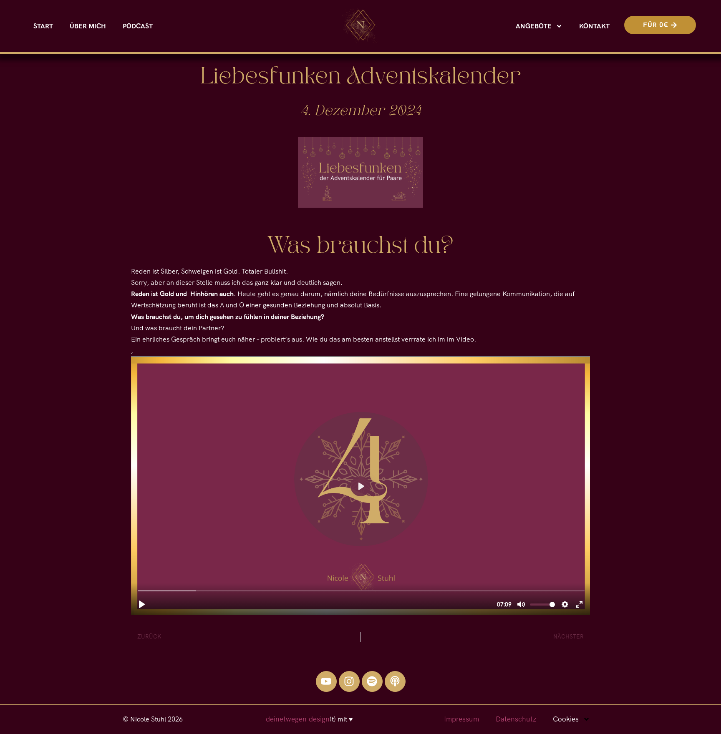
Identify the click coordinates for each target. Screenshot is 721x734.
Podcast (138, 26)
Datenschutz (516, 719)
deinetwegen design (298, 719)
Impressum (461, 719)
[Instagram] (349, 681)
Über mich (88, 26)
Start (43, 26)
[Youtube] (326, 681)
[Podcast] (395, 681)
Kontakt (594, 26)
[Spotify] (372, 681)
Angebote (534, 26)
